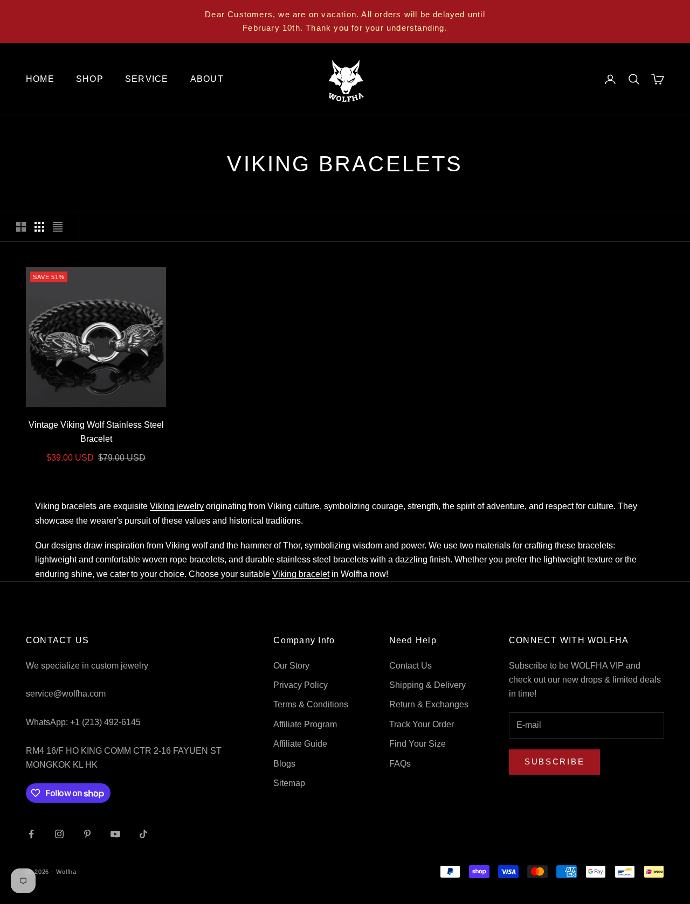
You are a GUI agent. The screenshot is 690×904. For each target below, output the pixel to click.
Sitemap (289, 783)
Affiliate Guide (300, 743)
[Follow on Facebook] (31, 834)
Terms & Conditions (310, 704)
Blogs (284, 763)
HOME (40, 79)
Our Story (291, 665)
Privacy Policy (300, 685)
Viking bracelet (300, 574)
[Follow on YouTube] (115, 834)
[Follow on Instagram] (59, 834)
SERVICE (147, 79)
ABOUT (207, 79)
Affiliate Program (305, 724)
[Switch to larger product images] (21, 226)
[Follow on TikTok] (143, 834)
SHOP (90, 79)
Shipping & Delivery (427, 685)
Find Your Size (417, 743)
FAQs (400, 763)
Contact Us (410, 665)
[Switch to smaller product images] (39, 226)
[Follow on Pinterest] (87, 834)
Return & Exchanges (428, 704)
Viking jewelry (177, 506)
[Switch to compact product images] (58, 226)
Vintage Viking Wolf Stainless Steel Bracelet (96, 431)
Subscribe (554, 761)
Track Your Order (421, 724)
